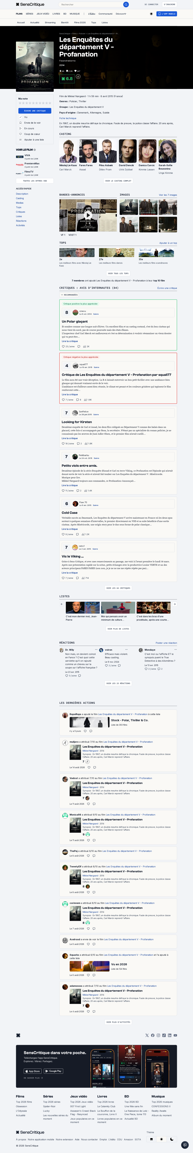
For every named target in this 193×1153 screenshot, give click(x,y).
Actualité (20, 1115)
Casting (65, 134)
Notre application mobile (41, 1139)
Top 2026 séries (51, 1101)
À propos (21, 1139)
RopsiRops (75, 714)
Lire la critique (70, 341)
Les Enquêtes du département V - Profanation (103, 34)
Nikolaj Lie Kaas (68, 165)
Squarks (74, 954)
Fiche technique (67, 118)
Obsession (21, 1106)
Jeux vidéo (78, 1096)
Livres (102, 1096)
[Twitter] (147, 1036)
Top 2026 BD (131, 1101)
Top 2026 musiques (162, 1101)
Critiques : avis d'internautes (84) (89, 287)
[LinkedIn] (169, 1036)
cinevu (82, 311)
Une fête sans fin (133, 1106)
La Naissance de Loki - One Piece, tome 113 (136, 1112)
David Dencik (126, 165)
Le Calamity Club (106, 1106)
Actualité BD (131, 1118)
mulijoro (74, 741)
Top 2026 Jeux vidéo (81, 1101)
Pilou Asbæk (106, 165)
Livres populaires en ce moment (109, 1120)
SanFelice (83, 411)
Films (74, 34)
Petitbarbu (84, 455)
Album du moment (162, 1115)
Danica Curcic (147, 165)
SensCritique (64, 34)
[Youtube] (175, 1036)
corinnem (75, 903)
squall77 (84, 364)
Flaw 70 (83, 502)
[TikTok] (164, 1036)
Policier (82, 34)
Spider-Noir (49, 1106)
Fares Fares (86, 165)
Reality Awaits (159, 1110)
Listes (64, 596)
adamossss (76, 985)
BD (126, 1096)
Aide (77, 1139)
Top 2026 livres (105, 1101)
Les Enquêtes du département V (87, 107)
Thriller (82, 101)
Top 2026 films (24, 1101)
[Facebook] (152, 1036)
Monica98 (75, 814)
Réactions (67, 642)
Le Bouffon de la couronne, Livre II (107, 1112)
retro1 (81, 546)
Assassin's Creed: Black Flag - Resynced (83, 1112)
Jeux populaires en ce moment (82, 1120)
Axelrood (75, 939)
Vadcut (74, 778)
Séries (48, 1096)
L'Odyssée (21, 1110)
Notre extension (64, 1139)
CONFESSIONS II (161, 1106)
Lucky (46, 1110)
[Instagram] (158, 1036)
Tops (62, 242)
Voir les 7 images (168, 194)
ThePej (74, 851)
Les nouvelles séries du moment (55, 1117)
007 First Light (78, 1106)
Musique (158, 1096)
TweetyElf (75, 866)
